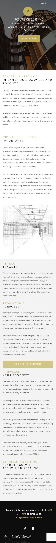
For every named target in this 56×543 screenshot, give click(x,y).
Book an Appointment (28, 364)
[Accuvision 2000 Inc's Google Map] (33, 529)
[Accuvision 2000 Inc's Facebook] (25, 529)
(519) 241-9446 (29, 38)
